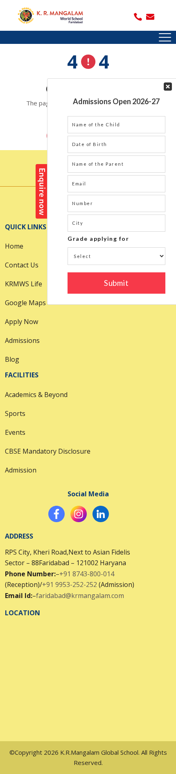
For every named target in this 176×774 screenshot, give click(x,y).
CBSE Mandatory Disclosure (47, 451)
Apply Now (21, 321)
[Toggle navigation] (165, 37)
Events (15, 432)
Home (14, 246)
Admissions (22, 340)
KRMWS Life (23, 283)
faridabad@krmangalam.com (80, 595)
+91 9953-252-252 (69, 584)
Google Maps (25, 302)
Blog (12, 359)
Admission (20, 470)
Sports (15, 413)
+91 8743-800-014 (86, 573)
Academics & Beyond (36, 394)
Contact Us (21, 264)
